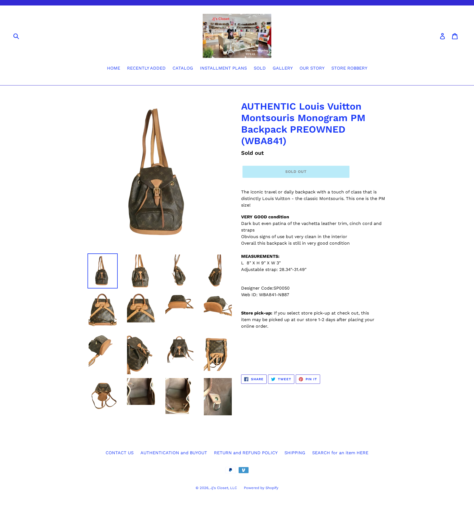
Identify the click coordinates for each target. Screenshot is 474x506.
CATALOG (183, 68)
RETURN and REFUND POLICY (246, 452)
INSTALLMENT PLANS (223, 68)
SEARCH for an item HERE (340, 452)
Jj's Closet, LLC (223, 488)
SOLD (260, 68)
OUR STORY (312, 68)
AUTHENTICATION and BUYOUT (173, 452)
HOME (113, 68)
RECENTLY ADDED (146, 68)
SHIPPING (294, 452)
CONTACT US (120, 452)
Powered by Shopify (261, 488)
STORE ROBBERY (349, 68)
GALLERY (283, 68)
